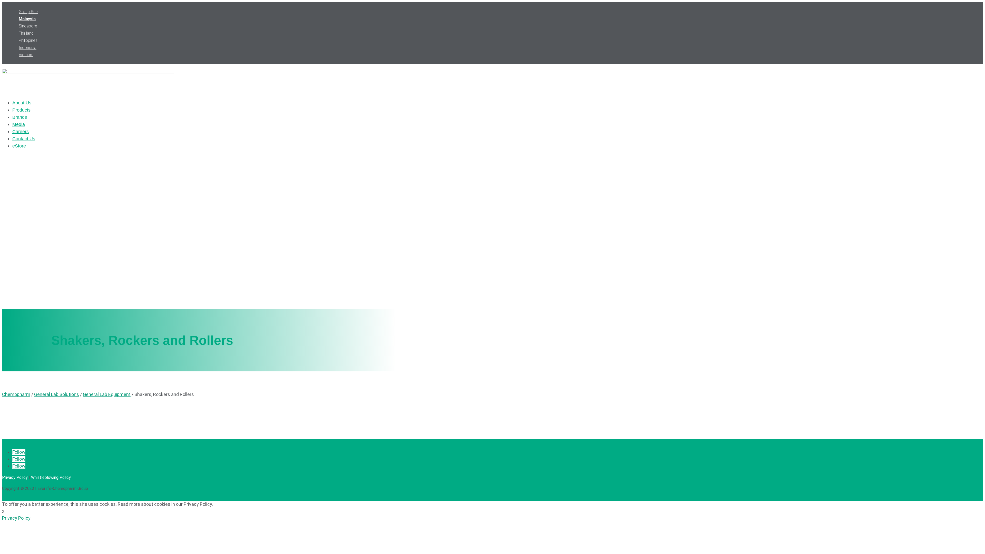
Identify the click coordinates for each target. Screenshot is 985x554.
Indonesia (27, 47)
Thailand (26, 33)
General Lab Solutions (56, 394)
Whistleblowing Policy (51, 477)
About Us (21, 102)
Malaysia (27, 18)
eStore (19, 146)
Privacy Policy (15, 477)
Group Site (28, 11)
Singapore (28, 26)
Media (18, 124)
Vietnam (26, 54)
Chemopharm (16, 394)
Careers (20, 131)
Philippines (28, 40)
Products (21, 110)
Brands (19, 117)
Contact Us (23, 138)
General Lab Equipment (107, 394)
